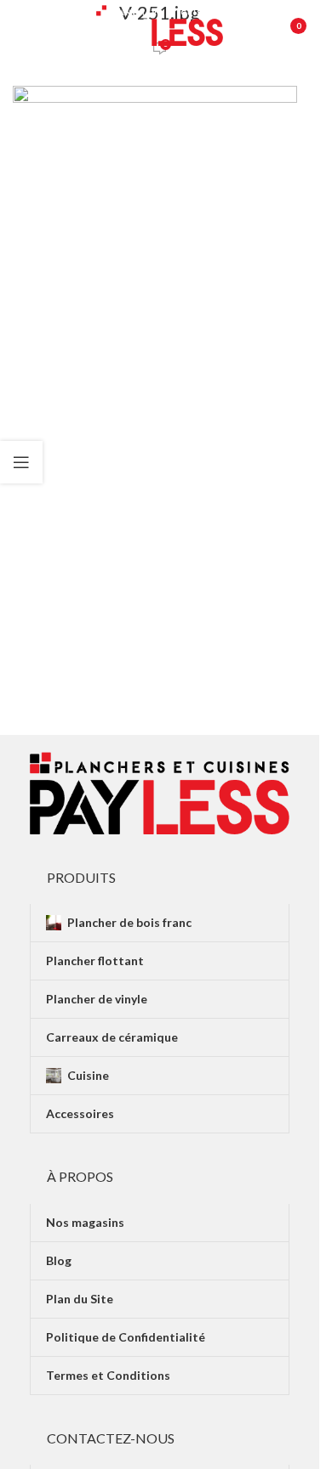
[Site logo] (160, 24)
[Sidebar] (21, 462)
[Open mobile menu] (21, 25)
